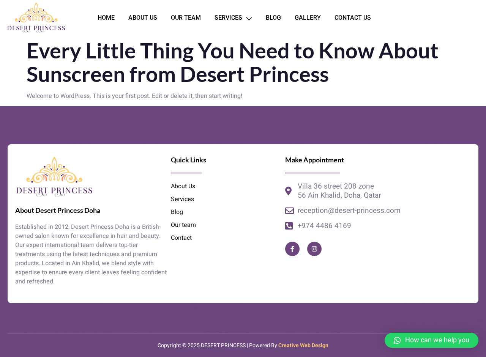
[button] (431, 340)
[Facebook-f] (292, 249)
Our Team (186, 17)
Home (106, 17)
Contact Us (353, 17)
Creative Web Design (303, 345)
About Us (142, 17)
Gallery (308, 17)
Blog (273, 17)
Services (228, 17)
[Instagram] (314, 249)
